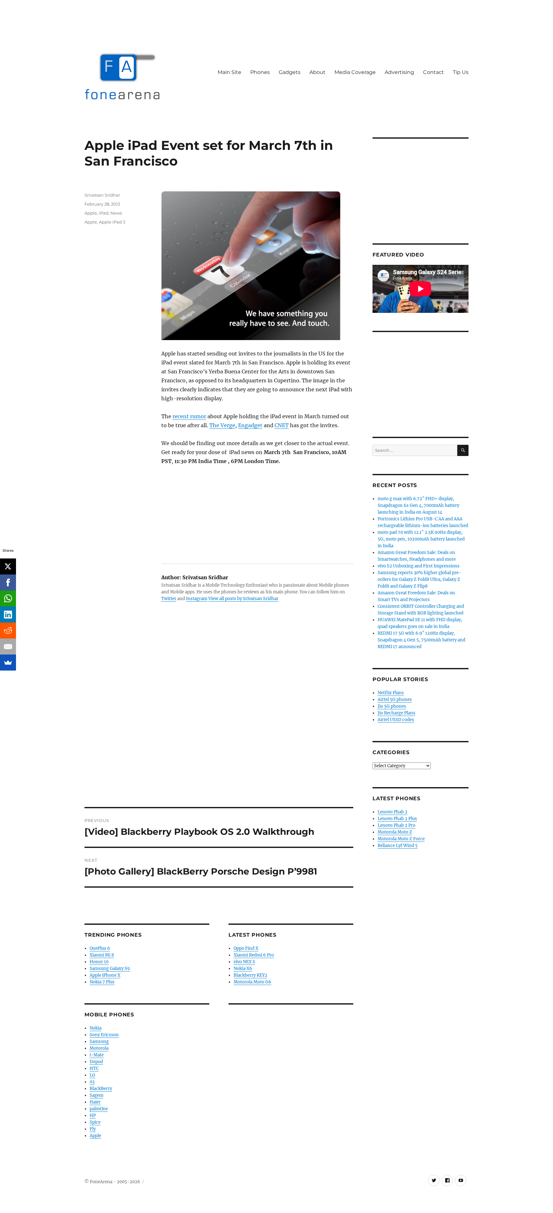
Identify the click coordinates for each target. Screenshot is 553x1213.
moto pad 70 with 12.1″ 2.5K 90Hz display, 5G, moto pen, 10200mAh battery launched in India (421, 539)
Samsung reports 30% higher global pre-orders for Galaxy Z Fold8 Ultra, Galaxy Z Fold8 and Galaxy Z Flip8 (419, 579)
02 (92, 1082)
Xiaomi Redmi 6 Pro (254, 955)
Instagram (196, 598)
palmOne (99, 1108)
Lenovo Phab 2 (392, 812)
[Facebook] (8, 582)
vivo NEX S (244, 962)
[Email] (8, 647)
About (317, 72)
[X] (8, 566)
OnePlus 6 (100, 948)
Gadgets (290, 72)
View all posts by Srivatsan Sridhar (243, 598)
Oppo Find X (246, 948)
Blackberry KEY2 (250, 975)
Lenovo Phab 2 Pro (396, 825)
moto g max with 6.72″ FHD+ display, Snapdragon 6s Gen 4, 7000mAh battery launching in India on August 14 (418, 505)
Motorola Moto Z (395, 832)
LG (92, 1075)
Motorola (99, 1048)
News (116, 213)
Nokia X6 (243, 968)
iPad (103, 213)
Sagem (96, 1095)
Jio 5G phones (392, 706)
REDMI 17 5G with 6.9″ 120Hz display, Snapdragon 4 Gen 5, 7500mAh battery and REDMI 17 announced (421, 640)
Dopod (96, 1061)
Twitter (168, 598)
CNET (282, 425)
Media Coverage (355, 72)
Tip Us (461, 72)
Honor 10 (99, 962)
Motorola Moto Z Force (401, 839)
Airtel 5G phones (395, 699)
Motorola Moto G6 (252, 982)
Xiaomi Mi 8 (102, 955)
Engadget (250, 425)
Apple (90, 213)
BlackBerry (101, 1088)
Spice (95, 1122)
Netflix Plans (391, 693)
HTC (94, 1068)
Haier (95, 1102)
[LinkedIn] (8, 614)
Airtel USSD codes (396, 719)
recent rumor (189, 416)
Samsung (99, 1041)
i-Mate (97, 1055)
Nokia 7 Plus (102, 982)
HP (93, 1115)
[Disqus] (218, 718)
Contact (433, 72)
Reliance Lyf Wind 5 (398, 845)
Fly (93, 1129)
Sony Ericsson (104, 1035)
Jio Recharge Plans (396, 713)
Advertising (399, 72)
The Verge (222, 425)
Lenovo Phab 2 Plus (397, 818)
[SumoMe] (8, 663)
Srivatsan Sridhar (102, 195)
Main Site (229, 72)
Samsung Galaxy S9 (110, 968)
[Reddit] (8, 631)
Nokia (95, 1028)
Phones (260, 72)
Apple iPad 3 (112, 221)
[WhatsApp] (8, 598)
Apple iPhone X (105, 975)
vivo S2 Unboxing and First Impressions (419, 566)
